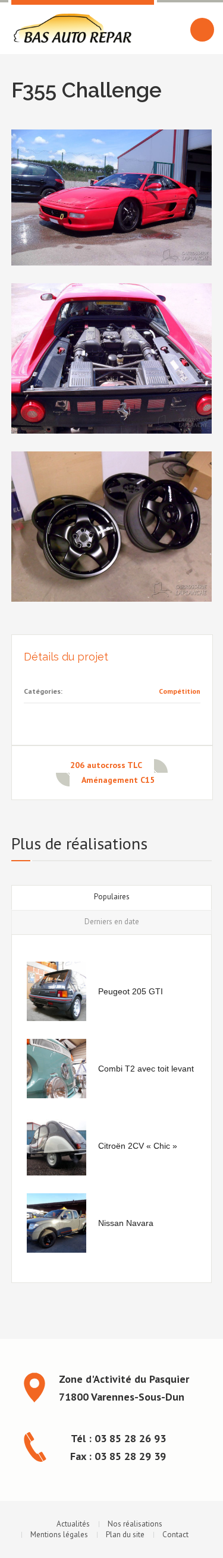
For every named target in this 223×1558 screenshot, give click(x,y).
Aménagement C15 (118, 780)
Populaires (112, 897)
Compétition (179, 691)
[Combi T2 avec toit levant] (56, 1068)
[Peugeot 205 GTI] (56, 991)
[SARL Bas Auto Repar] (72, 28)
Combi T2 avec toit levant (146, 1068)
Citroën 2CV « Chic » (137, 1146)
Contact (175, 1534)
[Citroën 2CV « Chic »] (56, 1145)
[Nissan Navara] (56, 1223)
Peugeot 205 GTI (130, 991)
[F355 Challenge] (111, 197)
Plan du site (125, 1534)
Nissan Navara (125, 1223)
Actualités (73, 1524)
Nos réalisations (135, 1524)
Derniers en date (111, 922)
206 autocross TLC (106, 765)
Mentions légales (59, 1534)
